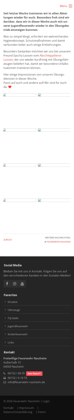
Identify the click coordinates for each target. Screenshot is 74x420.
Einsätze (12, 302)
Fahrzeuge (14, 310)
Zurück (7, 239)
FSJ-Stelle (13, 318)
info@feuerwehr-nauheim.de (26, 382)
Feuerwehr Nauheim (59, 241)
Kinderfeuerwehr (18, 334)
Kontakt (8, 408)
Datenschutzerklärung (17, 412)
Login (46, 401)
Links (11, 342)
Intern (42, 412)
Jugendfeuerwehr (18, 326)
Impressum (26, 408)
